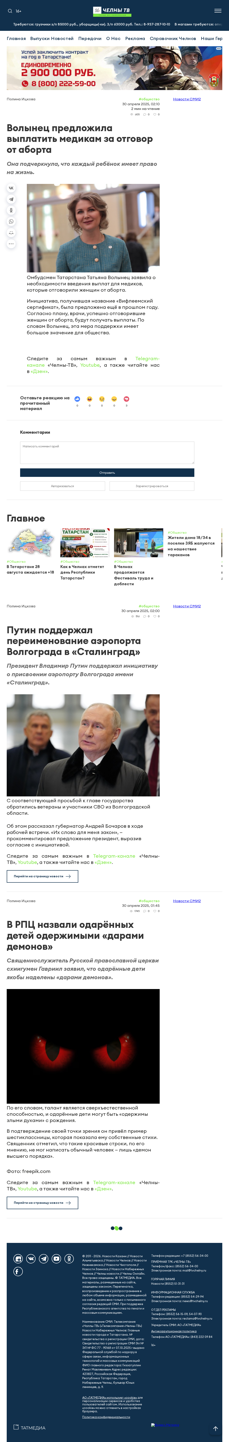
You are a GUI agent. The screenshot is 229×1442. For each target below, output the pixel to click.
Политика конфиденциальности (106, 1417)
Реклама (135, 38)
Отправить (107, 472)
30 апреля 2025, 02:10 (141, 104)
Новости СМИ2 (187, 99)
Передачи (90, 38)
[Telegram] (11, 199)
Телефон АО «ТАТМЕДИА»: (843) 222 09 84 (181, 1337)
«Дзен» (39, 371)
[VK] (31, 1258)
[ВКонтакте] (11, 187)
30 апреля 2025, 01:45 (141, 905)
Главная (16, 38)
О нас (113, 38)
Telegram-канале (114, 856)
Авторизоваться (62, 486)
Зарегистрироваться (152, 486)
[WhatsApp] (11, 221)
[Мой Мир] (11, 232)
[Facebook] (18, 1271)
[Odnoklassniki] (69, 1258)
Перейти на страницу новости (38, 876)
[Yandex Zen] (18, 1258)
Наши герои (215, 38)
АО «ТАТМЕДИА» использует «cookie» (109, 1397)
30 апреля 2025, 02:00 (140, 610)
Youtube (90, 365)
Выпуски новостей (52, 38)
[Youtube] (56, 1258)
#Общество (149, 99)
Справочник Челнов (173, 38)
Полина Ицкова (21, 99)
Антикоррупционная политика (174, 1331)
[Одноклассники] (11, 210)
